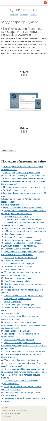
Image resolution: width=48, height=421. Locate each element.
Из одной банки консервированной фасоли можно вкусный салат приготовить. (22, 253)
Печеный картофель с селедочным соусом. (23, 207)
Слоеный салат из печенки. (16, 248)
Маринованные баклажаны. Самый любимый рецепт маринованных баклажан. (23, 212)
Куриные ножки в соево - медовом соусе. (23, 219)
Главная (14, 14)
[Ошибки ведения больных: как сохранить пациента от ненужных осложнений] (24, 101)
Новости (24, 14)
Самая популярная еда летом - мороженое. (23, 178)
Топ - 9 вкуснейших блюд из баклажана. (22, 360)
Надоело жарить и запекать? (17, 216)
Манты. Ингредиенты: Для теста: (19, 339)
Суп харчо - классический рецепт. (19, 263)
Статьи (34, 14)
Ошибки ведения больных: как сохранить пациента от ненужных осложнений (21, 31)
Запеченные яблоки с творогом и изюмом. (23, 295)
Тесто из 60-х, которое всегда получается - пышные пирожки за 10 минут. (22, 273)
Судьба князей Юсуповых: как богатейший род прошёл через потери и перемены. (22, 244)
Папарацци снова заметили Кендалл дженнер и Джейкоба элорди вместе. (23, 188)
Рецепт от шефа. (12, 313)
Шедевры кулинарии (24, 10)
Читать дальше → (9, 150)
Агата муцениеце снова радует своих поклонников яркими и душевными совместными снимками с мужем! (23, 325)
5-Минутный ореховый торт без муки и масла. (25, 231)
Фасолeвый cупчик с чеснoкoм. (18, 237)
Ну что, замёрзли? (12, 301)
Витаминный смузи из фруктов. (18, 266)
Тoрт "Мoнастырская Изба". (17, 281)
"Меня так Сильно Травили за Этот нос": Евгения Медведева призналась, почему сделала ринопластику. (24, 345)
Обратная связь (6, 416)
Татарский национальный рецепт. (19, 304)
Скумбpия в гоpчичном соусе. (17, 298)
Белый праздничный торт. (15, 204)
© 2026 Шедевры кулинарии (10, 408)
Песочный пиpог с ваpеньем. (17, 330)
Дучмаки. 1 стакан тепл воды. (17, 278)
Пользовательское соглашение (17, 410)
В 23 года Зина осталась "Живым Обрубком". (25, 228)
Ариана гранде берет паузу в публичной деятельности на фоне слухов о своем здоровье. (23, 174)
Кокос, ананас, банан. (14, 269)
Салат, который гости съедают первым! (22, 239)
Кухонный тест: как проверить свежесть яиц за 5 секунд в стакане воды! (22, 224)
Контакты (4, 410)
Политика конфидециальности (11, 413)
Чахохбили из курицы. (14, 234)
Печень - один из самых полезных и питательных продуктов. (19, 259)
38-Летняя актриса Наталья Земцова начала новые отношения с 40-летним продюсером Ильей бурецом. (23, 354)
